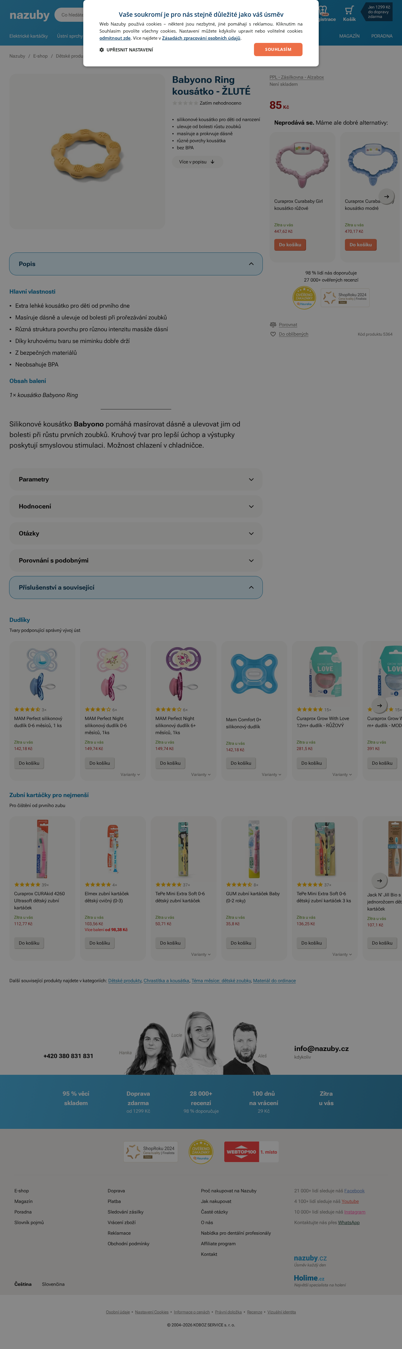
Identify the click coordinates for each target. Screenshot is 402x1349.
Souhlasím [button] (278, 49)
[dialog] (201, 33)
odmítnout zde (115, 38)
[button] (126, 49)
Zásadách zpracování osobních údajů (201, 38)
